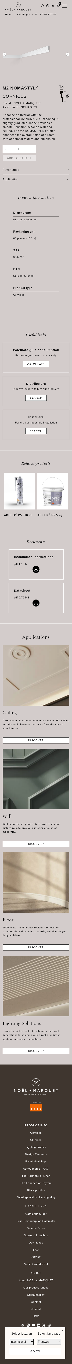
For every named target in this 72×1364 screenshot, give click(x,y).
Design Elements (36, 1154)
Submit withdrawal (36, 1264)
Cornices (36, 1132)
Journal (36, 1309)
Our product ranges (36, 1287)
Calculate (36, 364)
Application (11, 179)
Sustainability (36, 1294)
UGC (36, 1316)
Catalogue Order (36, 1213)
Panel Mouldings (36, 1161)
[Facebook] (23, 1325)
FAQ (36, 1249)
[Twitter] (44, 1325)
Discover (36, 740)
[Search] (42, 6)
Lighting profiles (36, 1147)
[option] (36, 54)
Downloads (36, 1242)
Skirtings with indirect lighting (36, 1197)
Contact (36, 1301)
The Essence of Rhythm (36, 1183)
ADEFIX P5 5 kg (49, 515)
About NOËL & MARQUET (36, 1280)
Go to (35, 1351)
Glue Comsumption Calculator (36, 1221)
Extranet (36, 1256)
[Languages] (47, 6)
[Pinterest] (49, 1325)
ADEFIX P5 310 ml (18, 515)
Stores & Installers (36, 1235)
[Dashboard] (53, 6)
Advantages (11, 169)
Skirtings (36, 1139)
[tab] (36, 170)
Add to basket (19, 158)
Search (36, 397)
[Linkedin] (38, 1325)
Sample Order (36, 1228)
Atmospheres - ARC (36, 1168)
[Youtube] (33, 1325)
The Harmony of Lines (36, 1175)
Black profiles (36, 1190)
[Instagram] (28, 1325)
